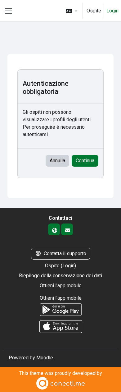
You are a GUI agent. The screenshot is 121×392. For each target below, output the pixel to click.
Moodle (44, 358)
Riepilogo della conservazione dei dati (60, 276)
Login (112, 11)
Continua (85, 161)
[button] (71, 10)
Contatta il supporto (65, 253)
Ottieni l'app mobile (61, 285)
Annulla (57, 161)
